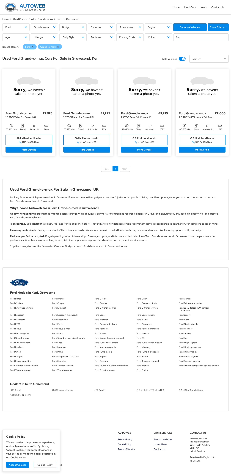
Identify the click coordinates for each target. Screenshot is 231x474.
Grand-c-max (45, 19)
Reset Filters (9, 46)
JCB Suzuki (15, 390)
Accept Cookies (17, 464)
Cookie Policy (44, 464)
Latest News (160, 444)
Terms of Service (126, 449)
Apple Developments (20, 394)
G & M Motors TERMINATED (150, 390)
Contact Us (217, 7)
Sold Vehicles (169, 58)
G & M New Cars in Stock (191, 390)
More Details (29, 149)
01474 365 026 (30, 141)
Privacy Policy (125, 439)
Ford (31, 19)
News (204, 7)
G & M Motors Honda (62, 390)
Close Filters (217, 27)
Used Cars (190, 7)
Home (176, 7)
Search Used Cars (163, 439)
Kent (59, 19)
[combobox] (16, 27)
